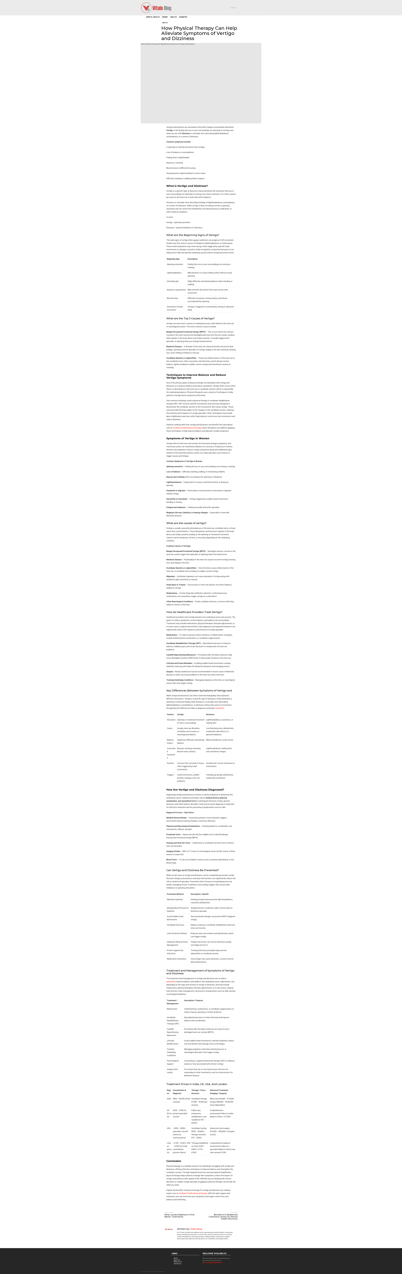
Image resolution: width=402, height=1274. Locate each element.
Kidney (165, 17)
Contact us (177, 1263)
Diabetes (183, 17)
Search (259, 8)
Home (176, 1258)
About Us (177, 1260)
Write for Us (178, 1262)
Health (173, 17)
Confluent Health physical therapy (186, 428)
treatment (219, 708)
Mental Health (153, 17)
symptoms (171, 981)
